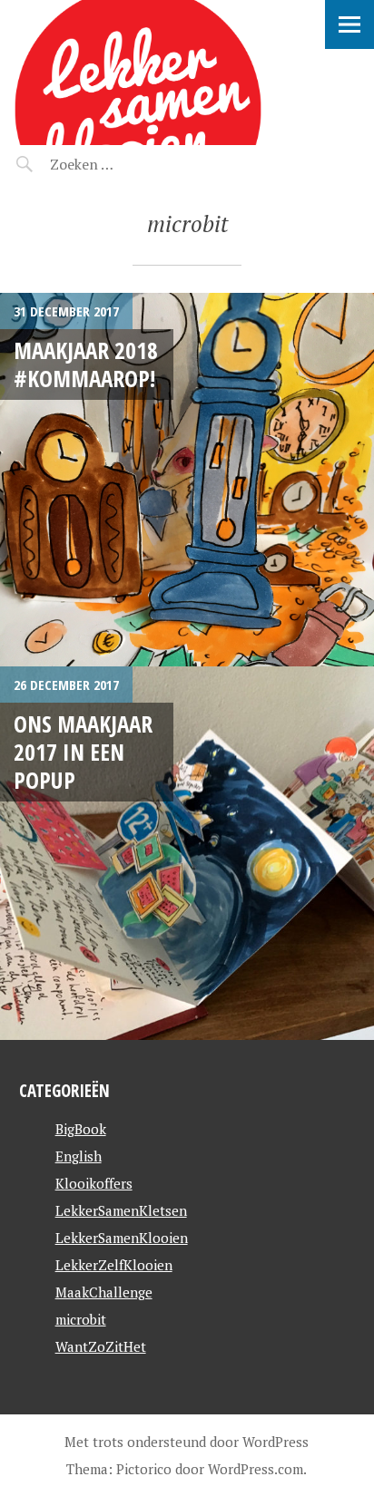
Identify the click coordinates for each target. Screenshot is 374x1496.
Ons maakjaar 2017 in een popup (83, 752)
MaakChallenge (104, 1292)
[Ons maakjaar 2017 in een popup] (187, 853)
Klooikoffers (94, 1183)
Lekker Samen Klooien (171, 23)
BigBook (80, 1129)
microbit (80, 1319)
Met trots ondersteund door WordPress (186, 1442)
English (78, 1156)
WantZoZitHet (100, 1346)
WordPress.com (255, 1469)
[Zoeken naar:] (125, 164)
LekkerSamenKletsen (121, 1210)
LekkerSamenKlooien (121, 1238)
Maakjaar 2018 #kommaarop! (86, 364)
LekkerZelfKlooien (113, 1265)
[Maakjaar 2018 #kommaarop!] (187, 479)
